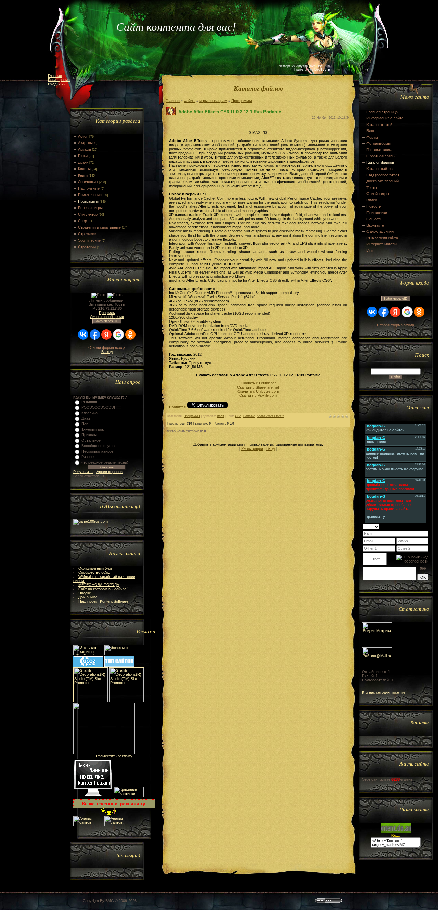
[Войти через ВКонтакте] (83, 334)
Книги (83, 175)
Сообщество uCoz (94, 572)
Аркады (84, 149)
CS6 (238, 416)
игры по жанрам (213, 101)
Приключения (90, 195)
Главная (55, 76)
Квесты (84, 169)
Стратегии (87, 247)
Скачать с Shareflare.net (258, 387)
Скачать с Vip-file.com (258, 395)
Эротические (89, 240)
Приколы (89, 435)
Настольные (89, 188)
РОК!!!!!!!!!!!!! (91, 402)
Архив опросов (109, 472)
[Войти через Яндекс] (106, 334)
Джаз (85, 418)
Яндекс (84, 593)
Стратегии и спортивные (99, 227)
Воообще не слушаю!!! (100, 446)
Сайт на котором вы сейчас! (103, 589)
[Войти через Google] (118, 334)
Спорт (83, 221)
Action (83, 136)
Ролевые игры (90, 208)
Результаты (83, 472)
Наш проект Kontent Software (103, 601)
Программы (88, 201)
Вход (52, 84)
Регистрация (59, 80)
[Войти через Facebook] (95, 334)
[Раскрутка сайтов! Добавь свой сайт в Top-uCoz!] (119, 665)
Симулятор (88, 214)
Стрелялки (87, 234)
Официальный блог (95, 568)
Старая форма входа (106, 347)
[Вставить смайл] (426, 526)
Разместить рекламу (114, 756)
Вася (220, 416)
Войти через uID (107, 321)
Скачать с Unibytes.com (258, 391)
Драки (83, 162)
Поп (84, 424)
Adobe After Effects (270, 416)
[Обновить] (419, 526)
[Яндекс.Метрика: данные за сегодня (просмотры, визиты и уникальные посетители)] (377, 627)
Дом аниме (88, 597)
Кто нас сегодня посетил (383, 692)
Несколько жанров (97, 451)
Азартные (86, 143)
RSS (61, 84)
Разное (87, 457)
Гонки (83, 156)
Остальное (91, 440)
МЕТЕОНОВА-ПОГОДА (98, 585)
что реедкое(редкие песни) (104, 462)
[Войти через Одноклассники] (130, 334)
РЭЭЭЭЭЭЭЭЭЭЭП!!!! (101, 407)
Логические (88, 182)
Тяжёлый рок (92, 429)
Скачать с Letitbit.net (258, 383)
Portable (249, 416)
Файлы (189, 101)
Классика (89, 413)
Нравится (177, 407)
